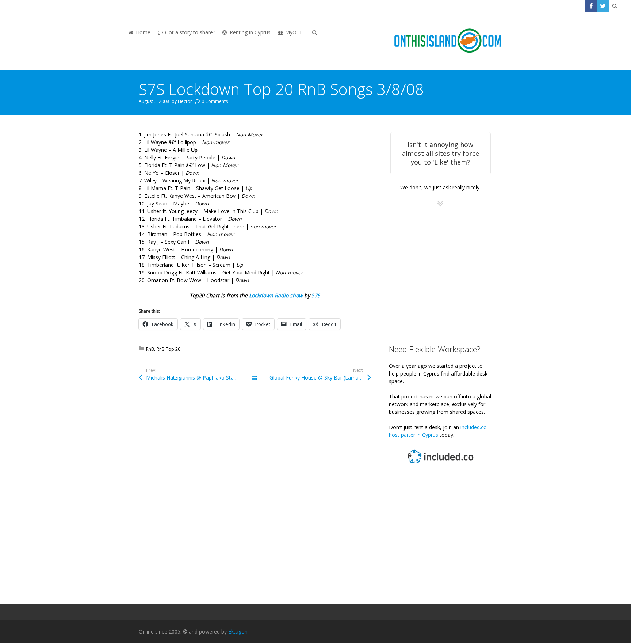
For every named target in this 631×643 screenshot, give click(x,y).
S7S (315, 295)
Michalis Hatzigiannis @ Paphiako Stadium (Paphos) (200, 377)
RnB (150, 349)
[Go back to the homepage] (447, 41)
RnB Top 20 (168, 349)
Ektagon (238, 631)
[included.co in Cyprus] (440, 464)
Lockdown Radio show (276, 295)
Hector (185, 101)
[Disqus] (255, 496)
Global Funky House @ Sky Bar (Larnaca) (317, 377)
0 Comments (215, 101)
